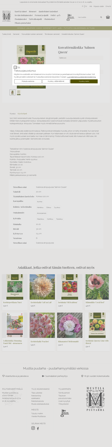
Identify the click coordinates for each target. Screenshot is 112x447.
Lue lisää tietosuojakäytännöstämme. (81, 77)
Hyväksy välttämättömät (56, 81)
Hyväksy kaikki (84, 81)
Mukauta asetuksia (28, 81)
